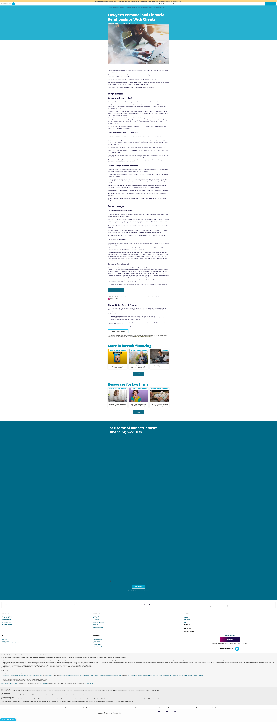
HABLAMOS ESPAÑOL (189, 631)
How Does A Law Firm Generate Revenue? (117, 405)
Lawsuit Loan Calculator (7, 624)
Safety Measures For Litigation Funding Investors (117, 366)
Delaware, (26, 675)
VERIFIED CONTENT (114, 298)
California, (15, 675)
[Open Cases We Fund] (157, 3)
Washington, (191, 675)
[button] (138, 581)
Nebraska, (97, 675)
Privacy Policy (5, 638)
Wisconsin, (196, 675)
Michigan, (77, 675)
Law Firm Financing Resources (126, 8)
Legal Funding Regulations (7, 617)
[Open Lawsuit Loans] (139, 3)
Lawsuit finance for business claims (9, 683)
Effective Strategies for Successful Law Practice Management (159, 405)
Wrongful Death (96, 625)
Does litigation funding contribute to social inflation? (138, 366)
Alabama (7, 675)
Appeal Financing (96, 638)
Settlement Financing (97, 639)
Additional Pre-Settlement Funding (9, 621)
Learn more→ (179, 1)
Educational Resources (189, 621)
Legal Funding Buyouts (6, 619)
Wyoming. (201, 675)
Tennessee (175, 675)
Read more (158, 297)
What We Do (187, 617)
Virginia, (186, 675)
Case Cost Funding (97, 644)
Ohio (135, 675)
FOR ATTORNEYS (96, 635)
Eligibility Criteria (5, 641)
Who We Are (187, 619)
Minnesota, (92, 675)
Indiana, (48, 675)
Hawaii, (38, 675)
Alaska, (11, 675)
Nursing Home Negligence (98, 622)
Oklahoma (139, 675)
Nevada (109, 675)
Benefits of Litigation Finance (159, 366)
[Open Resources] (178, 3)
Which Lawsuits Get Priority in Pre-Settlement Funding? (138, 405)
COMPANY (186, 614)
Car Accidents (96, 619)
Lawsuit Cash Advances (7, 616)
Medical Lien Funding (97, 646)
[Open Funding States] (166, 3)
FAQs (185, 622)
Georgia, (34, 675)
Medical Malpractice (97, 621)
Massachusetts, (71, 675)
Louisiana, (62, 675)
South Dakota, (169, 675)
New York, (113, 675)
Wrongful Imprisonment (98, 616)
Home (109, 8)
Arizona (3, 675)
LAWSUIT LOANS (5, 614)
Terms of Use (4, 639)
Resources (115, 8)
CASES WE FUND (96, 614)
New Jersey (118, 675)
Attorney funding (44, 683)
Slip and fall (95, 624)
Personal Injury (96, 617)
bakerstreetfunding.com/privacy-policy (143, 336)
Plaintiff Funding (96, 641)
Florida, (30, 675)
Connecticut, (21, 675)
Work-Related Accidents (98, 627)
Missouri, (87, 675)
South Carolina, (162, 675)
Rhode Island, (155, 675)
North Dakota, (131, 675)
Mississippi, (82, 675)
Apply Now (229, 639)
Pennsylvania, (149, 675)
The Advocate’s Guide (6, 622)
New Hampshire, (103, 675)
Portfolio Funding (96, 642)
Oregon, (144, 675)
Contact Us (186, 627)
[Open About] (171, 3)
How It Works (187, 616)
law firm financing (89, 683)
